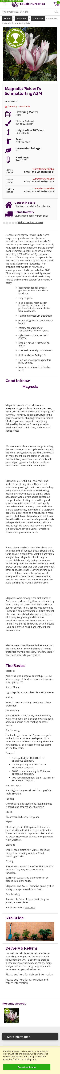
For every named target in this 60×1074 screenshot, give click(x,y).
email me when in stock (39, 171)
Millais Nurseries (32, 3)
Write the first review (30, 222)
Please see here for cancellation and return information (27, 981)
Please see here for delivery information (29, 974)
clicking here (30, 1059)
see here (30, 907)
